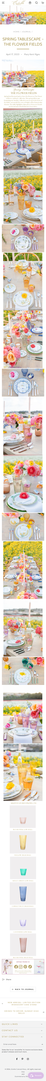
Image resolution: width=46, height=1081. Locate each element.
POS (23, 1072)
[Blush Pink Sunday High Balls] (23, 946)
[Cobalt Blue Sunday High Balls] (23, 895)
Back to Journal (24, 989)
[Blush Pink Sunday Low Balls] (23, 818)
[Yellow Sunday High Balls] (23, 843)
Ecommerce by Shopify (23, 1076)
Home (16, 31)
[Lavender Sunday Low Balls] (23, 920)
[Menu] (3, 3)
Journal (26, 31)
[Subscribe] (42, 1044)
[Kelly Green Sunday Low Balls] (23, 869)
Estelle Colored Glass (18, 1069)
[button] (36, 3)
